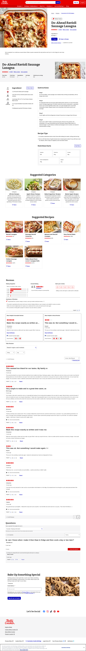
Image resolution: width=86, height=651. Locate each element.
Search (58, 2)
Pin (7, 92)
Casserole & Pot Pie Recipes (67, 13)
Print (8, 96)
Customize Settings (66, 647)
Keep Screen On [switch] (8, 104)
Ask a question (73, 29)
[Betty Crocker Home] (5, 2)
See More (77, 146)
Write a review (66, 29)
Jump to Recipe (65, 39)
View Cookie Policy (24, 649)
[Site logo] (10, 622)
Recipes (57, 13)
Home (52, 13)
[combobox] (41, 2)
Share (8, 99)
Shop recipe (30, 88)
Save (55, 39)
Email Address (11, 585)
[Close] (84, 647)
